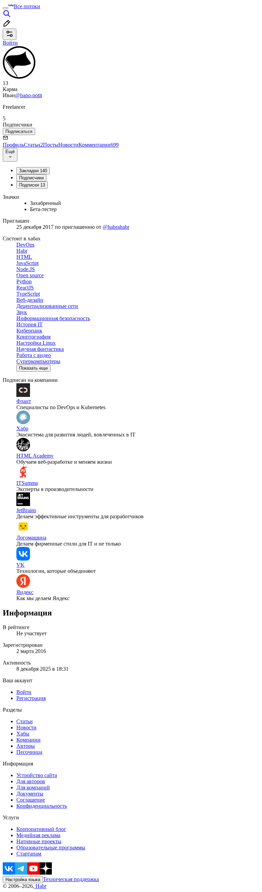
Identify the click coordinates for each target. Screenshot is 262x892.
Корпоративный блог (41, 829)
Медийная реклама (38, 835)
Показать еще (33, 368)
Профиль (13, 145)
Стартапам (28, 854)
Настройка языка (22, 879)
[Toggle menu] (5, 8)
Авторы (25, 746)
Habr (40, 886)
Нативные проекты (38, 841)
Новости (68, 145)
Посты (50, 145)
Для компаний (33, 787)
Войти (23, 692)
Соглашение (30, 800)
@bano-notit (28, 95)
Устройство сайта (36, 775)
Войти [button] (10, 43)
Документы (29, 794)
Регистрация (31, 698)
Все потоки (27, 6)
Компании (28, 740)
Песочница (29, 752)
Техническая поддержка (71, 879)
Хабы (22, 734)
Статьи (33, 145)
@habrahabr (116, 227)
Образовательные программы (50, 847)
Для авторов (30, 781)
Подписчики (31, 177)
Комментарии (98, 145)
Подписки (32, 185)
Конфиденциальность (41, 806)
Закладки (33, 170)
